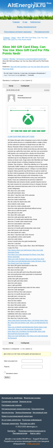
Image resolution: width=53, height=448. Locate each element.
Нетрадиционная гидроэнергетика (16, 409)
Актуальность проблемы (12, 398)
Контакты (12, 431)
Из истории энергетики (11, 420)
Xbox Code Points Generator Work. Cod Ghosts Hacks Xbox (28, 320)
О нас (25, 22)
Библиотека (35, 22)
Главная (16, 22)
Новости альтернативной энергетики (17, 416)
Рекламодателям (42, 32)
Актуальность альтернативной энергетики (31, 59)
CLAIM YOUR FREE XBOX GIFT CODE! (21, 136)
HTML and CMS (33, 444)
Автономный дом (40, 412)
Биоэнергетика (38, 409)
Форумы (12, 59)
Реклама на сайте (27, 423)
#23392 (46, 90)
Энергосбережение (23, 412)
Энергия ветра (25, 401)
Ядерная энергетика (10, 423)
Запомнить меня (12, 373)
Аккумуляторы (8, 412)
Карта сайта (35, 433)
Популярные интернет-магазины (18, 32)
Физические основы (32, 398)
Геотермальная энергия (12, 405)
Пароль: (7, 367)
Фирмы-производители (26, 27)
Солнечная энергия (10, 401)
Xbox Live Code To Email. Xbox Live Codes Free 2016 (26, 259)
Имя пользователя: (11, 361)
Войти (7, 377)
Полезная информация (32, 420)
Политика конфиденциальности (31, 431)
